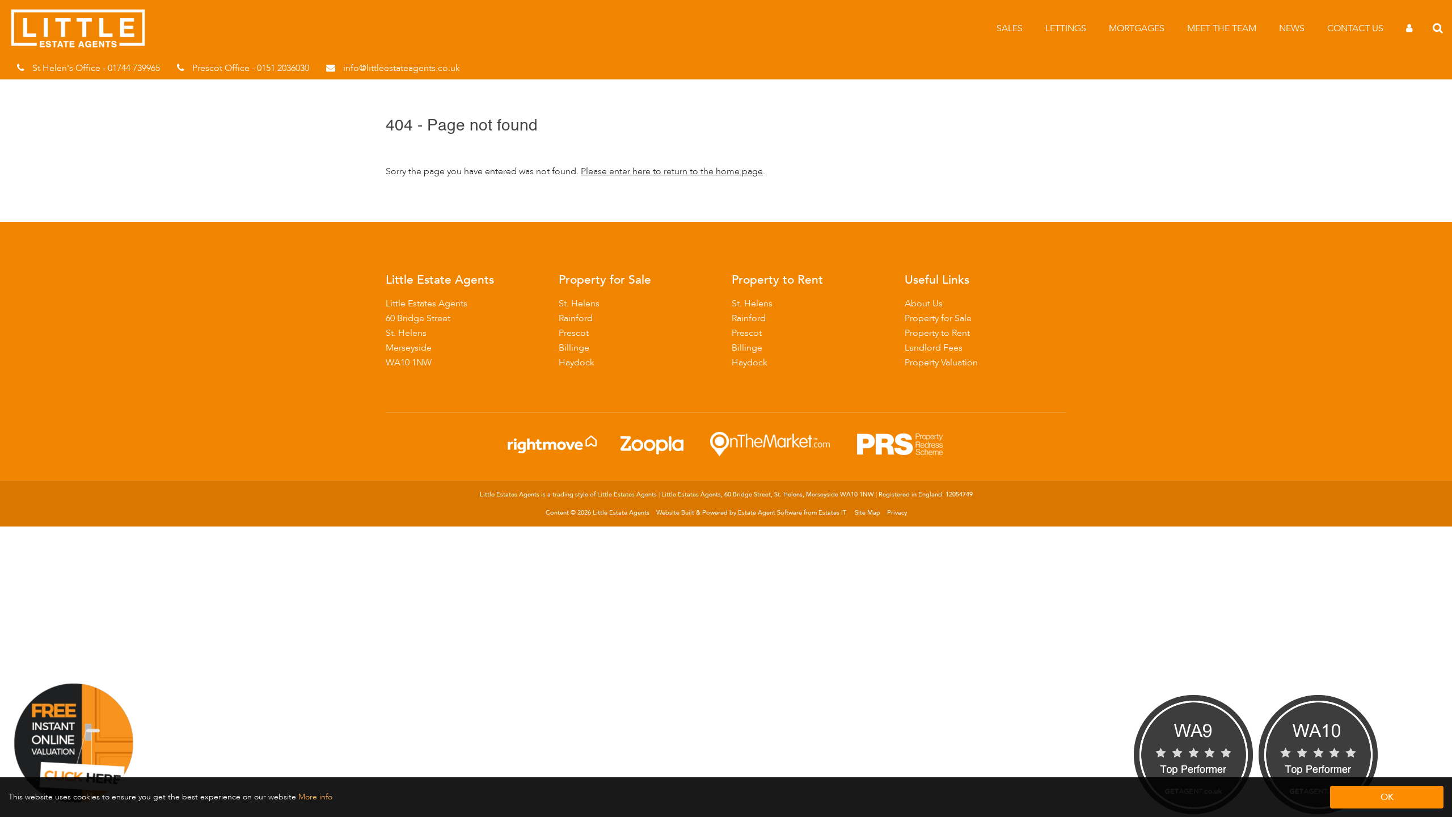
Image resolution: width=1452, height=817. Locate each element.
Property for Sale (938, 318)
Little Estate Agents (621, 512)
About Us (924, 303)
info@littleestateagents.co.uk (401, 68)
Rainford (576, 318)
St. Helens (579, 303)
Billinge (574, 348)
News (1292, 28)
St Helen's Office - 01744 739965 (96, 68)
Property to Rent (937, 333)
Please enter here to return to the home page (672, 171)
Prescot (574, 333)
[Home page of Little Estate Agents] (83, 45)
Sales (1010, 28)
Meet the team (1221, 28)
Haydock (576, 362)
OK (1387, 797)
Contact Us (1355, 28)
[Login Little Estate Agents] (1409, 28)
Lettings (1065, 28)
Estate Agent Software (770, 512)
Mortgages (1136, 28)
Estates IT (832, 512)
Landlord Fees (934, 348)
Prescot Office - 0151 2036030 (250, 68)
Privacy (897, 512)
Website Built (675, 512)
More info (315, 796)
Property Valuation (941, 362)
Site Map (867, 512)
